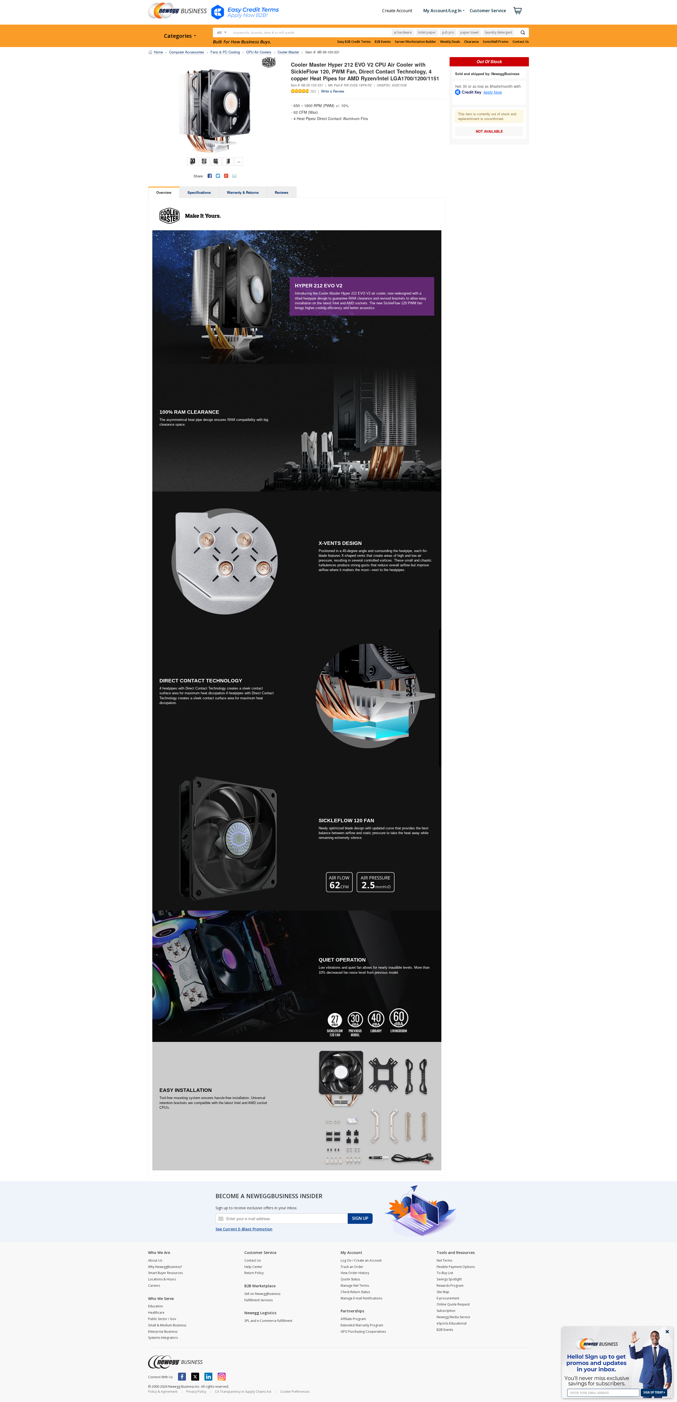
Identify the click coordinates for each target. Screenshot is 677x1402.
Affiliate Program (353, 1319)
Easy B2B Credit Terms (354, 42)
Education (155, 1306)
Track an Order (352, 1267)
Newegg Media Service (453, 1317)
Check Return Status (355, 1292)
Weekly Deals (450, 42)
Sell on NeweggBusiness (262, 1293)
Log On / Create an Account (361, 1260)
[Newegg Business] (175, 1362)
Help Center (253, 1267)
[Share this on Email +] (234, 176)
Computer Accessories (186, 51)
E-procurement (448, 1298)
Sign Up (360, 1218)
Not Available (489, 131)
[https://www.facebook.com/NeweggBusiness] (182, 1377)
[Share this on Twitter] (218, 176)
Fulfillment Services (258, 1300)
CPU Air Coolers (258, 51)
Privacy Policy (196, 1391)
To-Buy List (445, 1273)
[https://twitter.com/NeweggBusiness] (195, 1377)
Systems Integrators (163, 1337)
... (238, 160)
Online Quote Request (453, 1304)
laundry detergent (498, 32)
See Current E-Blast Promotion (244, 1228)
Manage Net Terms (355, 1285)
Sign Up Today (653, 1392)
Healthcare (156, 1312)
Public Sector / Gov (162, 1319)
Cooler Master (288, 51)
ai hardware (403, 32)
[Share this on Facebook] (210, 176)
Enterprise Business (162, 1331)
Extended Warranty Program (362, 1325)
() (313, 91)
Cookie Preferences (294, 1391)
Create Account (397, 10)
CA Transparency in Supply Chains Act (243, 1391)
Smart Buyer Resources (165, 1273)
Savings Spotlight (449, 1279)
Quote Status (350, 1279)
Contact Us (521, 42)
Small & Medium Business (167, 1325)
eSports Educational (451, 1323)
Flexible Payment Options (456, 1267)
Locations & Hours (162, 1279)
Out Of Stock (489, 61)
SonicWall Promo (496, 42)
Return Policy (254, 1273)
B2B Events (383, 42)
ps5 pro (448, 32)
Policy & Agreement (162, 1391)
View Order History (355, 1273)
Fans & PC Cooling (225, 51)
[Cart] (517, 10)
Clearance (471, 42)
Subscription (446, 1310)
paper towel (469, 32)
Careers (154, 1285)
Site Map (443, 1292)
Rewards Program (450, 1285)
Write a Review (332, 91)
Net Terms (444, 1260)
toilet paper (427, 32)
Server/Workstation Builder (415, 42)
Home (158, 51)
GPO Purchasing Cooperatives (363, 1331)
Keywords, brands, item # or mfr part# (263, 32)
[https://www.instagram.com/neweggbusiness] (222, 1377)
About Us (155, 1260)
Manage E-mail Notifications (361, 1298)
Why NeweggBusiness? (165, 1267)
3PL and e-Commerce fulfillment (268, 1320)
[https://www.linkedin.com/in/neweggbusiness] (208, 1377)
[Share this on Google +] (226, 176)
